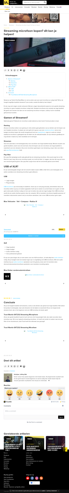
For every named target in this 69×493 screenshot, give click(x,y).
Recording (7, 485)
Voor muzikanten (9, 479)
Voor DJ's (6, 481)
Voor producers (8, 477)
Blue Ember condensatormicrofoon (17, 270)
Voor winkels (30, 459)
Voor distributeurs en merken (34, 461)
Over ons (7, 11)
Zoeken (45, 2)
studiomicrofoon (49, 130)
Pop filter (13, 85)
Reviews (34, 7)
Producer (7, 7)
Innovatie (27, 7)
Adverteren (29, 457)
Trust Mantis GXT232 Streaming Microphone (24, 95)
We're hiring (29, 463)
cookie (43, 490)
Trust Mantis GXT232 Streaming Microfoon (20, 328)
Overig (46, 7)
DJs (5, 457)
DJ (12, 7)
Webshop (52, 7)
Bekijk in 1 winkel (33, 236)
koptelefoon (41, 132)
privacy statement (52, 490)
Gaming (13, 81)
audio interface (58, 257)
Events (40, 7)
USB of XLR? (11, 87)
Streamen (14, 83)
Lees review (16, 298)
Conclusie (11, 93)
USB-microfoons (8, 187)
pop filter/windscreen (12, 150)
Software (6, 483)
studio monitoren (18, 262)
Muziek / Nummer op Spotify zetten (14, 487)
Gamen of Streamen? (14, 79)
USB (12, 89)
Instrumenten (19, 7)
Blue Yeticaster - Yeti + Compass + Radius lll (20, 202)
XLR (12, 91)
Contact (28, 465)
